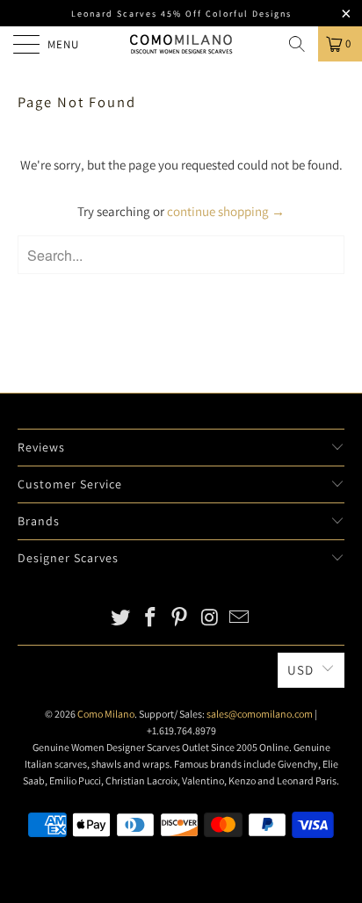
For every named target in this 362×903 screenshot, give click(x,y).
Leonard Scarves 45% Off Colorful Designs (181, 13)
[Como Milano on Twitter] (121, 619)
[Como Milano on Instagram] (210, 619)
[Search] (297, 43)
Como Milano (105, 713)
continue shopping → (226, 211)
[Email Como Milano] (240, 619)
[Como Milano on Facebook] (150, 619)
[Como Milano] (181, 43)
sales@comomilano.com (259, 713)
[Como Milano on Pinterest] (180, 619)
